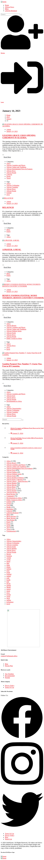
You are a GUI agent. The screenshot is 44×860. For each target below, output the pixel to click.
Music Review (11, 518)
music (8, 591)
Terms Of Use (9, 687)
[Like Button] (3, 154)
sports (8, 596)
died (7, 563)
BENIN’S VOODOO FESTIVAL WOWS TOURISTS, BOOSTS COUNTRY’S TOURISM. (23, 296)
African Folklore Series (13, 331)
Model (8, 587)
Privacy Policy (9, 685)
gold (7, 578)
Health (8, 507)
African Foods (11, 333)
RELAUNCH (8, 207)
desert (8, 561)
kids (7, 582)
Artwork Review (11, 492)
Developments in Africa (14, 401)
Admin (8, 129)
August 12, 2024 (17, 453)
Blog (6, 664)
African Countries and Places (15, 165)
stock (8, 598)
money (8, 589)
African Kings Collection (14, 479)
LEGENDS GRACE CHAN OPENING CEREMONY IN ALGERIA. (19, 136)
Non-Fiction (10, 520)
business (9, 556)
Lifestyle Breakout (11, 11)
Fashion (9, 502)
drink (8, 565)
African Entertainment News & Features (19, 169)
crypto (8, 559)
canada (8, 558)
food (7, 571)
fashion (8, 569)
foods (8, 572)
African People (11, 173)
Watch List (8, 839)
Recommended (10, 676)
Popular (7, 677)
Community (10, 496)
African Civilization (12, 185)
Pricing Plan (9, 666)
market (8, 585)
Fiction (8, 503)
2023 (8, 117)
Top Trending (9, 674)
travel (8, 349)
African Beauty (11, 325)
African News (9, 7)
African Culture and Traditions (16, 167)
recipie (8, 595)
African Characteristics (13, 408)
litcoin (8, 583)
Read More (7, 157)
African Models (11, 483)
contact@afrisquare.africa (9, 656)
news (8, 194)
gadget (8, 576)
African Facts (10, 396)
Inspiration (9, 509)
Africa (8, 163)
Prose (8, 524)
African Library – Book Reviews (17, 481)
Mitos (7, 9)
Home (7, 5)
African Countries (12, 187)
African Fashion (11, 472)
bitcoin (8, 554)
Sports (8, 176)
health (8, 580)
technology (10, 602)
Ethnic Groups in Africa (14, 338)
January (8, 119)
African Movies (11, 485)
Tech (8, 527)
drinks (8, 567)
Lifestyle (9, 174)
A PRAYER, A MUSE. (11, 249)
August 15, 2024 (17, 433)
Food (8, 505)
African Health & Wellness (15, 478)
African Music (11, 487)
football (8, 193)
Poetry (8, 231)
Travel (8, 178)
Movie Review (11, 516)
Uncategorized (11, 531)
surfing (8, 600)
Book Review (10, 494)
